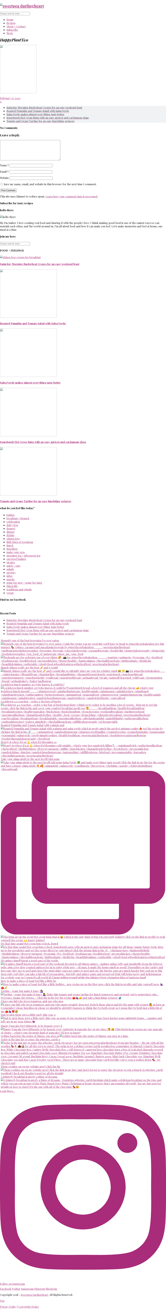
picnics (10, 562)
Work (9, 33)
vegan (10, 593)
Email (4, 171)
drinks (10, 535)
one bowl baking (16, 559)
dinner (10, 532)
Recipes (10, 23)
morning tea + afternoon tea (23, 555)
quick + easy (13, 565)
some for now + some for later (24, 582)
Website (4, 178)
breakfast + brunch (17, 518)
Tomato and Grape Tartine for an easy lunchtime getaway (35, 501)
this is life (12, 586)
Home (9, 19)
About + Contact (16, 26)
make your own (15, 552)
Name (4, 165)
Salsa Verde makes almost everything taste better (30, 382)
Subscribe (12, 29)
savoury (11, 572)
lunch (9, 545)
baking (10, 515)
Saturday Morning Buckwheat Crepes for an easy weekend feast (39, 264)
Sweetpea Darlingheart (34, 1294)
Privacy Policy (8, 1306)
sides (9, 576)
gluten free (13, 538)
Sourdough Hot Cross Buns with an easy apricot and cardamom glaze (43, 442)
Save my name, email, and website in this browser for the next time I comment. (50, 184)
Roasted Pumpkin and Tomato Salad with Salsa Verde (33, 323)
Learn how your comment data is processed (71, 196)
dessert (10, 528)
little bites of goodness (19, 542)
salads (10, 569)
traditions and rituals (19, 589)
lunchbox (12, 548)
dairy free (12, 525)
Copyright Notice (28, 1306)
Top (2, 1300)
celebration (13, 521)
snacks (10, 579)
